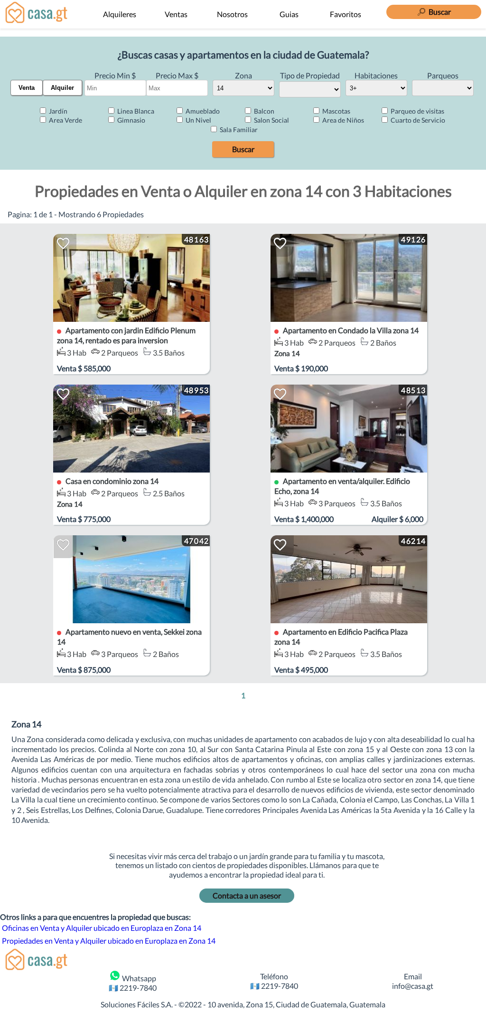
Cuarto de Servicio (417, 120)
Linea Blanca (135, 111)
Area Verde (64, 120)
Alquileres (119, 14)
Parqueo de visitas (416, 111)
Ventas (176, 14)
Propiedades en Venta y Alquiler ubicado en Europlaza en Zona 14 (108, 940)
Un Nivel (197, 120)
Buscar (243, 149)
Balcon (263, 111)
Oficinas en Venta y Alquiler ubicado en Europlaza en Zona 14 (101, 927)
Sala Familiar (238, 130)
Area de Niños (342, 120)
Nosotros (232, 14)
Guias (289, 14)
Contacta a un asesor (247, 895)
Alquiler (62, 87)
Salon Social (270, 120)
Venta (27, 87)
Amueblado (202, 111)
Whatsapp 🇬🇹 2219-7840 (133, 983)
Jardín (57, 111)
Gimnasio (130, 120)
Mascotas (335, 111)
